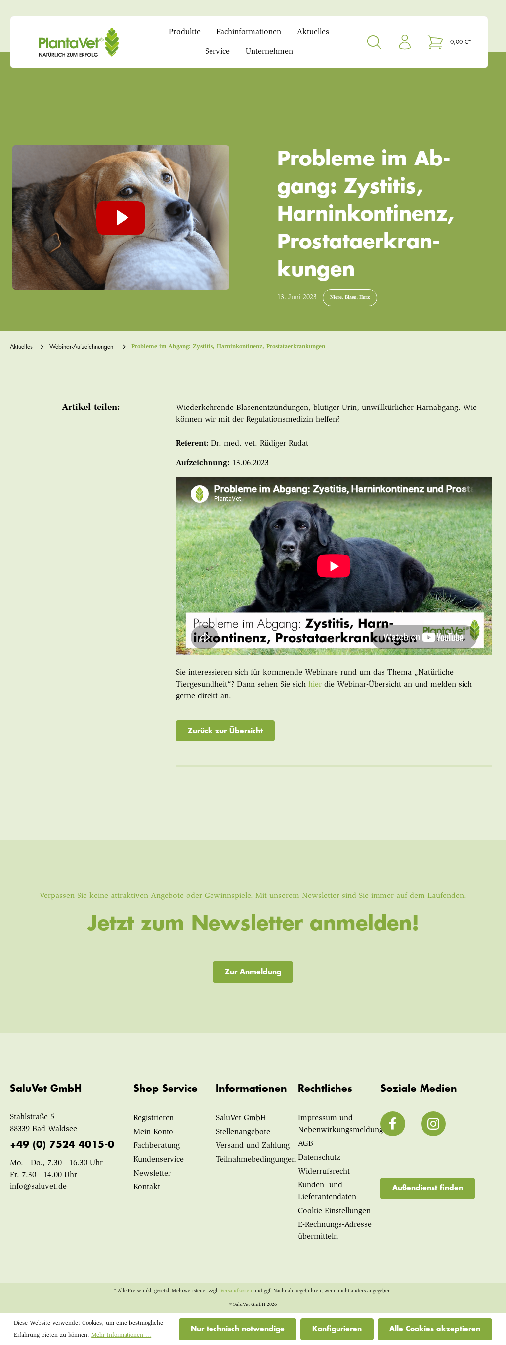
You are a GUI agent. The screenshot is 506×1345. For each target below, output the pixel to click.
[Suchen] (374, 42)
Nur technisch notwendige (238, 1328)
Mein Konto (153, 1132)
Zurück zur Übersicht (225, 730)
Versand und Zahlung (253, 1146)
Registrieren (153, 1118)
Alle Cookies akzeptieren (434, 1328)
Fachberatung (156, 1146)
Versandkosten (236, 1291)
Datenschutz (319, 1158)
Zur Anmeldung (253, 971)
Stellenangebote (243, 1132)
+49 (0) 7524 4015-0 (62, 1144)
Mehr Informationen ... (121, 1335)
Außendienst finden (427, 1187)
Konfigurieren (337, 1328)
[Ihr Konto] (404, 42)
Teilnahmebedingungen (256, 1160)
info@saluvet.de (38, 1187)
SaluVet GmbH (241, 1118)
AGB (305, 1144)
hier (315, 685)
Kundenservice (158, 1160)
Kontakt (146, 1187)
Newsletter (152, 1174)
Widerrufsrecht (324, 1172)
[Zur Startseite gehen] (78, 42)
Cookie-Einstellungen (334, 1211)
